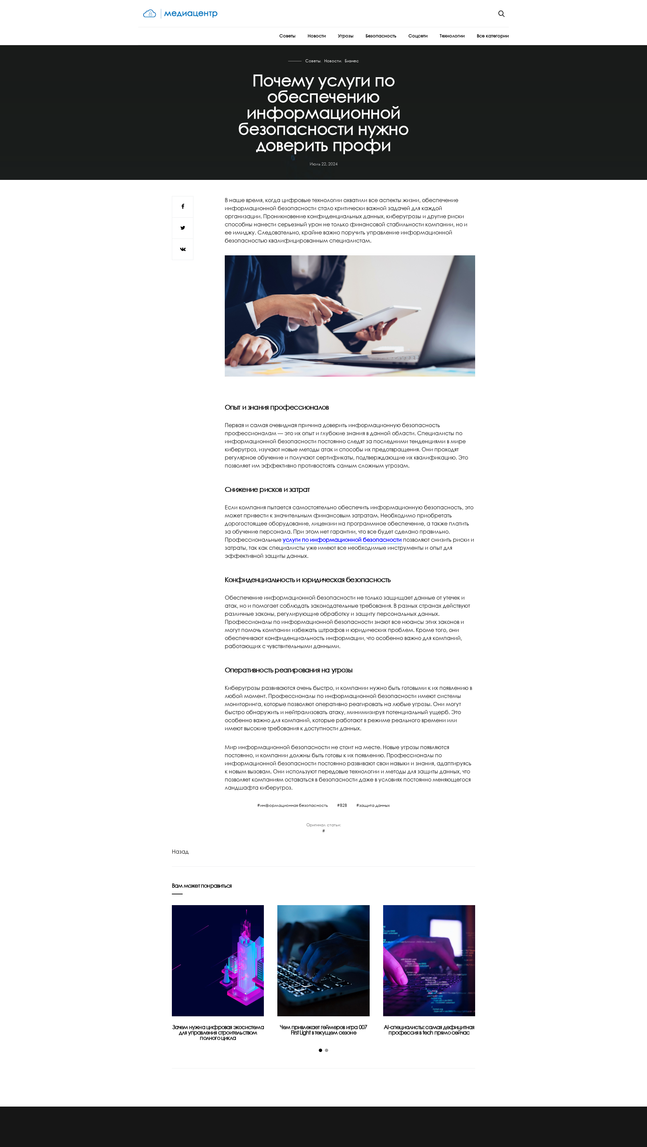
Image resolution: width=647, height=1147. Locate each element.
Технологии (452, 35)
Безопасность (381, 35)
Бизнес (352, 60)
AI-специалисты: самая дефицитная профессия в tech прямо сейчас (429, 1030)
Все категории (493, 35)
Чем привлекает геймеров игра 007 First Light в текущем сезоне (323, 1030)
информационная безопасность (294, 805)
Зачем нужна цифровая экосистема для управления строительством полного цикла (218, 1032)
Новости (317, 35)
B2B (343, 805)
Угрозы (345, 35)
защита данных (374, 805)
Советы (287, 35)
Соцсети (418, 35)
